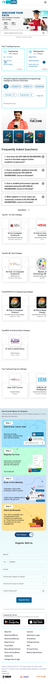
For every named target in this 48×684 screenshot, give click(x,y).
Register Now (24, 600)
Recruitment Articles (12, 649)
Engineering (13, 51)
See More (19, 69)
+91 (4, 562)
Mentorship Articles (34, 652)
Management (39, 51)
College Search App (12, 659)
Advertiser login (33, 635)
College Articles (33, 642)
